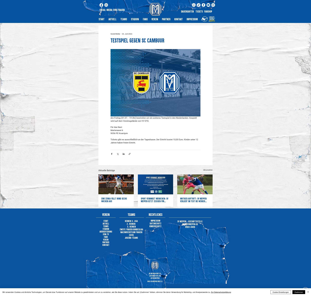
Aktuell (106, 223)
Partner (105, 242)
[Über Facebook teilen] (112, 154)
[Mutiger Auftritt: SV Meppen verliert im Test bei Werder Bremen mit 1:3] (195, 184)
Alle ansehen (208, 170)
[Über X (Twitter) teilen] (118, 154)
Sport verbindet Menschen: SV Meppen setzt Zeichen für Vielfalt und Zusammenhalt (154, 200)
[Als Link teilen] (129, 154)
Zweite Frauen (126, 229)
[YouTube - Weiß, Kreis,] (208, 5)
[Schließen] (308, 292)
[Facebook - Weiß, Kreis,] (203, 5)
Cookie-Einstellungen (281, 292)
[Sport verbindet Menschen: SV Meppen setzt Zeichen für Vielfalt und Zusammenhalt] (155, 184)
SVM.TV (106, 234)
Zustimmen (298, 292)
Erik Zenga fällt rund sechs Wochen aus (114, 200)
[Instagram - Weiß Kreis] (213, 5)
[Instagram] (106, 5)
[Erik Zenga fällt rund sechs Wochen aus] (116, 184)
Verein (105, 239)
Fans (106, 237)
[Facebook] (101, 5)
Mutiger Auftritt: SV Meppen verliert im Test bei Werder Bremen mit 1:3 (193, 200)
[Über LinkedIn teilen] (123, 154)
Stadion (106, 229)
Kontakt (105, 245)
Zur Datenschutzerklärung (221, 292)
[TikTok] (198, 5)
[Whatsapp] (194, 5)
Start (106, 221)
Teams (105, 226)
